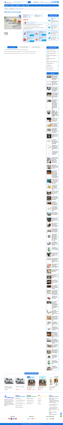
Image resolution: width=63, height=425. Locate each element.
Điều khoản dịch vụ (30, 403)
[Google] (34, 418)
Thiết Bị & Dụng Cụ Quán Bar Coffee (51, 56)
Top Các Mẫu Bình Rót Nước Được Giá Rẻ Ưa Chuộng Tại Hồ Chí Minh (55, 351)
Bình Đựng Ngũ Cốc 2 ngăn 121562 (31, 387)
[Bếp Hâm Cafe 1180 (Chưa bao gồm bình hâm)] (9, 381)
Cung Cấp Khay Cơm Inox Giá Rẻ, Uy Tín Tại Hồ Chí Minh (55, 282)
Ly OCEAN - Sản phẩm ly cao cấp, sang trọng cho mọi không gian (54, 119)
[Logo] (9, 396)
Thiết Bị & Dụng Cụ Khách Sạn (52, 61)
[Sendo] (16, 418)
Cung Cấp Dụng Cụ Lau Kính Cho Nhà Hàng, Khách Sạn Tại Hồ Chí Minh (55, 208)
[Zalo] (28, 418)
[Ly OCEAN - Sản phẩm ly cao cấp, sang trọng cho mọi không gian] (49, 119)
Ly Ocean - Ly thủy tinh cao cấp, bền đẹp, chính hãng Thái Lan (55, 192)
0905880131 (37, 2)
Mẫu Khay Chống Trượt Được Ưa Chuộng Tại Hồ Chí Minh (55, 219)
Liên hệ (27, 5)
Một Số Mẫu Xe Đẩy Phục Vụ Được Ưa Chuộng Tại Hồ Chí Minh (55, 167)
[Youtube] (32, 418)
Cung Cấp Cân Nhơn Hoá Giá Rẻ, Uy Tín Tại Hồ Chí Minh (55, 362)
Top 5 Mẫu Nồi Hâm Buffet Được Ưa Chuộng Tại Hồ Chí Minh (55, 243)
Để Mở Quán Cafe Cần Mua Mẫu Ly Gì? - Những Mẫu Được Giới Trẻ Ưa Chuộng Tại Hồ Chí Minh (55, 335)
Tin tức (23, 5)
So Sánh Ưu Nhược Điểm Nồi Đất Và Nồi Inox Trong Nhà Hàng (54, 203)
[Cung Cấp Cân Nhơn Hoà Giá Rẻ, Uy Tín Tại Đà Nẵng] (49, 249)
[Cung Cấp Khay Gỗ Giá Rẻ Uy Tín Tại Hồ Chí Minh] (49, 271)
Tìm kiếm (39, 398)
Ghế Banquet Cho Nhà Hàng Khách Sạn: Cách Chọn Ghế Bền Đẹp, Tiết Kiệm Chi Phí (55, 77)
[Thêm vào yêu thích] (20, 16)
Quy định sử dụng (18, 398)
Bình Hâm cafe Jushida (20, 386)
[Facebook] (30, 418)
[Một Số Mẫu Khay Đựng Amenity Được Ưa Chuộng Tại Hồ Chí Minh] (49, 225)
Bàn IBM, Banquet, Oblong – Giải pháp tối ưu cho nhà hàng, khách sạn (55, 83)
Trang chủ (7, 5)
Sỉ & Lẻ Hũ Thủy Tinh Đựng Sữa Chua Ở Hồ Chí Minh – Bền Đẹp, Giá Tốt (54, 187)
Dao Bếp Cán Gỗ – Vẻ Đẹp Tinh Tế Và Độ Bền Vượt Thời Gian (55, 136)
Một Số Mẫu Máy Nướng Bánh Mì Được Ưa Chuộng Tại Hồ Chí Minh (55, 230)
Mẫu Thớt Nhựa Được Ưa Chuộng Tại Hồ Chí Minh (55, 213)
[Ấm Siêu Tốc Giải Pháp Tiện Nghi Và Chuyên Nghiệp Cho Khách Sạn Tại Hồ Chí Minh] (49, 88)
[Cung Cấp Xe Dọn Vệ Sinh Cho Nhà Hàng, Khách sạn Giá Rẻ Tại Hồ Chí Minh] (49, 317)
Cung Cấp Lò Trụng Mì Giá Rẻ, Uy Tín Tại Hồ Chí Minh (55, 367)
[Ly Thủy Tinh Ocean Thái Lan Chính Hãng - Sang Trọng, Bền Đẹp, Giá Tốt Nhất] (49, 140)
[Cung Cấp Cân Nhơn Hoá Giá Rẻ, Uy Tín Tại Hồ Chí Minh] (49, 362)
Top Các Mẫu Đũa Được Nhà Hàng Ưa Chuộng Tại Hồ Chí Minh (55, 287)
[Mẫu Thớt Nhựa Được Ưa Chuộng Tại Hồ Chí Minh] (49, 214)
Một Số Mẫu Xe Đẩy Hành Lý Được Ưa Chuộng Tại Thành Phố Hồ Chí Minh (55, 147)
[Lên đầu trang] (61, 419)
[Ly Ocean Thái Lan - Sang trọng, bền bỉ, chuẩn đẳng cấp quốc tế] (49, 153)
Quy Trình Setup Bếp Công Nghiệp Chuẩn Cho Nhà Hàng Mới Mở (55, 198)
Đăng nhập (39, 400)
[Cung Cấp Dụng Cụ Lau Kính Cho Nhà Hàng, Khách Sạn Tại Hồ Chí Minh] (49, 208)
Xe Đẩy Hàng (49, 65)
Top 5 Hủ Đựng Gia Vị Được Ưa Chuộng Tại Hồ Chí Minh (55, 276)
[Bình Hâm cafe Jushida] (20, 381)
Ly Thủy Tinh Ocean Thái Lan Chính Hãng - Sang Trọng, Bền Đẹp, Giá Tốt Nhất (55, 141)
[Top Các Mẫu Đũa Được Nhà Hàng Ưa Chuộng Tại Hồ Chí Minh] (49, 286)
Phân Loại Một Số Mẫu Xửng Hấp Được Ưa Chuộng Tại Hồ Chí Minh (55, 125)
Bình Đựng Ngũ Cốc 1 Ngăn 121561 (42, 387)
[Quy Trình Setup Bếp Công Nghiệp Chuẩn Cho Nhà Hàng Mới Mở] (49, 198)
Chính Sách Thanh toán (19, 407)
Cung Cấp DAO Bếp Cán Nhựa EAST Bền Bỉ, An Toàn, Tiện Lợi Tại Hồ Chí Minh (55, 130)
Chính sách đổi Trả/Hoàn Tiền (20, 403)
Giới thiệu (12, 5)
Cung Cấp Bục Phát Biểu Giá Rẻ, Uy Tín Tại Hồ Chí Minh (55, 323)
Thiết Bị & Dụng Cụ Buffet (51, 53)
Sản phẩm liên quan (31, 373)
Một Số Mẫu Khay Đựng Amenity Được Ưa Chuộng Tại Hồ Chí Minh (55, 225)
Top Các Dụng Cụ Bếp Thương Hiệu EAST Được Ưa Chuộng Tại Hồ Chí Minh (55, 260)
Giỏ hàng (39, 403)
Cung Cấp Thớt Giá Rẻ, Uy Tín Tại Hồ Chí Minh (55, 297)
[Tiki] (13, 418)
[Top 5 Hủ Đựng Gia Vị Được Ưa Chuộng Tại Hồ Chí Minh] (49, 276)
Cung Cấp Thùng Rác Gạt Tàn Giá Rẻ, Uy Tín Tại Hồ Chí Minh (55, 254)
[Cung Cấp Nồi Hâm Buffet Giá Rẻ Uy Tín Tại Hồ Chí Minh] (49, 345)
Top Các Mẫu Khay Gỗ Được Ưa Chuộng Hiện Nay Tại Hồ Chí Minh (55, 266)
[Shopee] (9, 418)
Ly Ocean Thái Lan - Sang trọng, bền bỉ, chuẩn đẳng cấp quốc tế (55, 153)
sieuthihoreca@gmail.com (45, 2)
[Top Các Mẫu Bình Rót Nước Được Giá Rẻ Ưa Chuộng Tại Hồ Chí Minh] (49, 351)
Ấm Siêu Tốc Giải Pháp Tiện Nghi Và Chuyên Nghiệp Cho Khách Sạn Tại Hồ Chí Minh (55, 89)
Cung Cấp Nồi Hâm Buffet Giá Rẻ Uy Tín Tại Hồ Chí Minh (55, 346)
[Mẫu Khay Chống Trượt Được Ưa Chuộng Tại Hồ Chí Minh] (49, 219)
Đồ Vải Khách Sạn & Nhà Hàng (51, 59)
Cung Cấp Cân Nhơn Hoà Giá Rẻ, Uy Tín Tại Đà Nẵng (55, 248)
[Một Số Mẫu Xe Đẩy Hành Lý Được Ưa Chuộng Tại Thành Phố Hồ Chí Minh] (49, 146)
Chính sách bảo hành (18, 405)
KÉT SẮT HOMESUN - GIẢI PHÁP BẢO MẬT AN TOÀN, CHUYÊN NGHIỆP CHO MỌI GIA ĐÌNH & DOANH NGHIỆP (55, 113)
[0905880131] (61, 416)
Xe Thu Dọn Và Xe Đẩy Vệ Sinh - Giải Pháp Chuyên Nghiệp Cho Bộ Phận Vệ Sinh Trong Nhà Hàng (55, 160)
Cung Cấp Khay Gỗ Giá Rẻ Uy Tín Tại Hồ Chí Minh (55, 270)
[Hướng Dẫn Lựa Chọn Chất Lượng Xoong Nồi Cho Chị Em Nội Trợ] (49, 328)
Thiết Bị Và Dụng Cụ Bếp (51, 49)
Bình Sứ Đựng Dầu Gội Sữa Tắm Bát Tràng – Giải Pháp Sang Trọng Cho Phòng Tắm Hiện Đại (55, 95)
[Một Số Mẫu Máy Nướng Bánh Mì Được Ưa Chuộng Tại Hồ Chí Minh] (49, 230)
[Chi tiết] (33, 32)
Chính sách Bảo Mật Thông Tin (20, 400)
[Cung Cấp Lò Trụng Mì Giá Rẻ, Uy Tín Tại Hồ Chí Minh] (49, 367)
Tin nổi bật (52, 73)
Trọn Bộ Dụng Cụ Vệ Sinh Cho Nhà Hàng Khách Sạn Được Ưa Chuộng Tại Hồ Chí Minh (55, 292)
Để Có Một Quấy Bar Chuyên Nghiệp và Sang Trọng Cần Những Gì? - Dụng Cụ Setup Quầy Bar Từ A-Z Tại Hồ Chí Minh (55, 305)
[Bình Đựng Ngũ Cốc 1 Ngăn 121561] (43, 381)
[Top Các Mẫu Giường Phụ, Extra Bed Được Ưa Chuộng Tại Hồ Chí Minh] (49, 312)
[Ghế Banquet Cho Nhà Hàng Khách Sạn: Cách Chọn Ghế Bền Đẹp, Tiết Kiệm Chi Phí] (49, 76)
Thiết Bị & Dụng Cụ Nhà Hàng (51, 51)
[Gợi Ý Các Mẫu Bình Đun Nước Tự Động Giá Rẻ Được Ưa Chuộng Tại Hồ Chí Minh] (49, 340)
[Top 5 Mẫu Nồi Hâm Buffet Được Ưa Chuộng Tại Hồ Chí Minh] (49, 243)
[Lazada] (11, 418)
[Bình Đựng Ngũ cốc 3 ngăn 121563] (54, 381)
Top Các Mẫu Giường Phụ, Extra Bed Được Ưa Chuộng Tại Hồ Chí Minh (55, 312)
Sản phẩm (18, 5)
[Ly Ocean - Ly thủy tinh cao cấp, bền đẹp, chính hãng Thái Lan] (49, 192)
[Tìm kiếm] (29, 2)
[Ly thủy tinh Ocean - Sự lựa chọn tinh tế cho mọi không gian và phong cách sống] (49, 181)
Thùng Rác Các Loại (50, 63)
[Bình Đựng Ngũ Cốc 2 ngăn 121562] (31, 381)
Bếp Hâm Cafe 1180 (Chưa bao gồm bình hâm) (8, 387)
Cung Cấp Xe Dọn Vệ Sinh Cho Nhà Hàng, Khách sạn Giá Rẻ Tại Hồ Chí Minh (55, 318)
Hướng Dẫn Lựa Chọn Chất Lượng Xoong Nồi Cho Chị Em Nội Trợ (55, 328)
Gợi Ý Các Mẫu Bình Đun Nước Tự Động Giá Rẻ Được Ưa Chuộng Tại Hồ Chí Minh (55, 341)
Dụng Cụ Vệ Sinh (49, 67)
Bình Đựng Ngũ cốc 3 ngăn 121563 (53, 387)
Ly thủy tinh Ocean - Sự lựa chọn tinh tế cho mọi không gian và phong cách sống (55, 181)
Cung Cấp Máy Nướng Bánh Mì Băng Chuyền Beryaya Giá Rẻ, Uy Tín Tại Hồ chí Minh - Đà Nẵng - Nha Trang (55, 237)
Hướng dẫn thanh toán (30, 400)
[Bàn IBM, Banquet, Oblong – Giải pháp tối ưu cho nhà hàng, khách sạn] (49, 83)
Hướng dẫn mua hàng (30, 398)
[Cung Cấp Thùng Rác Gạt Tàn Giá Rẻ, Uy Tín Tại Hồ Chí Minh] (49, 254)
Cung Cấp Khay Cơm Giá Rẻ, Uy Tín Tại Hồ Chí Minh (54, 357)
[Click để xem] (12, 22)
